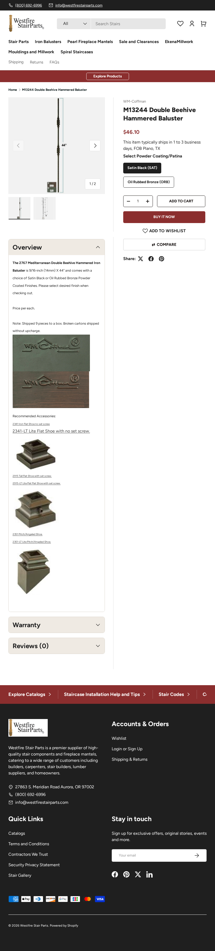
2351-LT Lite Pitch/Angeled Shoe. (32, 541)
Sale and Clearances (139, 41)
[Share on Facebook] (151, 258)
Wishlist (119, 738)
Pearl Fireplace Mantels (90, 41)
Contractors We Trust (28, 854)
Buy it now (164, 217)
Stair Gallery (19, 875)
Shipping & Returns (129, 759)
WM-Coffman (134, 101)
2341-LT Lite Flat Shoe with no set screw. (51, 431)
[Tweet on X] (140, 258)
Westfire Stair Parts (34, 925)
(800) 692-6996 (30, 794)
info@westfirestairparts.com (41, 802)
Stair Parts (18, 41)
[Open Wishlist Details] (180, 23)
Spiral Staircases (77, 51)
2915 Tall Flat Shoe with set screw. (32, 476)
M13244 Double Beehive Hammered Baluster (54, 90)
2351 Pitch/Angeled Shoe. (27, 534)
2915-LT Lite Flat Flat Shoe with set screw (36, 483)
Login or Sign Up (127, 748)
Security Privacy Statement (34, 864)
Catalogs (16, 833)
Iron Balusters (48, 41)
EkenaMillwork (179, 41)
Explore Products (107, 76)
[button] (203, 23)
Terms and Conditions (28, 843)
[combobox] (111, 23)
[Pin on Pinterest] (161, 258)
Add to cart (181, 201)
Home (12, 90)
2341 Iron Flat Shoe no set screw (31, 424)
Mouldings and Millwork (31, 51)
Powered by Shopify (64, 925)
